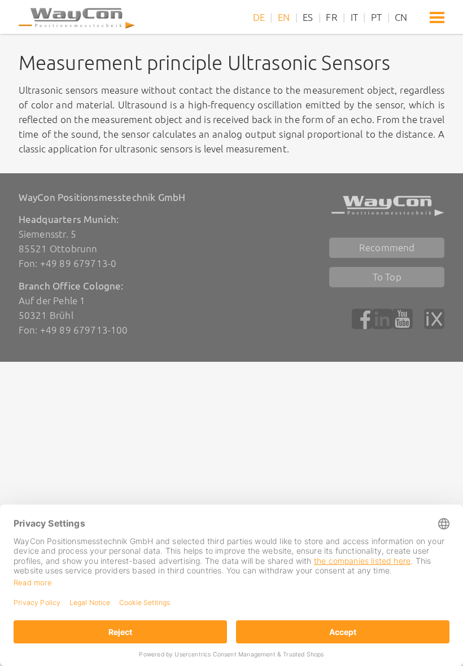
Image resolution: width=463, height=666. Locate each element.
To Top (387, 276)
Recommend (387, 247)
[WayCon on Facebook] (362, 319)
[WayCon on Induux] (434, 319)
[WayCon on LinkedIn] (382, 319)
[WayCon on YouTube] (402, 319)
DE (259, 17)
